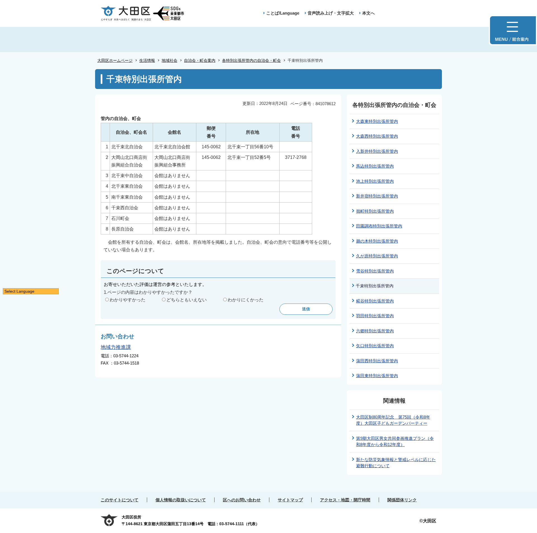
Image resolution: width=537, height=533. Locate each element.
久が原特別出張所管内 (377, 255)
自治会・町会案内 (199, 60)
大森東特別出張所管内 (377, 121)
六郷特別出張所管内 (375, 330)
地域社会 (169, 60)
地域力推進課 (116, 347)
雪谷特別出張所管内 (375, 271)
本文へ (368, 13)
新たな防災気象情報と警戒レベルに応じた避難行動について (396, 462)
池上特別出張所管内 (375, 181)
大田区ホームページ (115, 60)
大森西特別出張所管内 (377, 136)
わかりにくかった (245, 299)
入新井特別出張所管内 (377, 151)
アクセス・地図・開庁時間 (345, 499)
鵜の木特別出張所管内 (377, 241)
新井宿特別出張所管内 (377, 196)
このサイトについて (119, 499)
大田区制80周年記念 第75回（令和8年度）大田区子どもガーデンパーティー (393, 420)
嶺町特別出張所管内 (375, 211)
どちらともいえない (186, 299)
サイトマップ (290, 499)
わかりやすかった (127, 299)
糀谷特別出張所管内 (375, 301)
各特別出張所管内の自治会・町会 (251, 60)
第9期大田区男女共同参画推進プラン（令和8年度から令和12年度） (395, 441)
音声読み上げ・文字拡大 (331, 13)
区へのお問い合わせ (242, 499)
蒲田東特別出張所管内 (377, 375)
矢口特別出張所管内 (375, 345)
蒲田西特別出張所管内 (377, 360)
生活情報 (147, 60)
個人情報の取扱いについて (181, 499)
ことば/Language (282, 13)
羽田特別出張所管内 (375, 315)
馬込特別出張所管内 (375, 166)
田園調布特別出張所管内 (379, 226)
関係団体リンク (402, 499)
